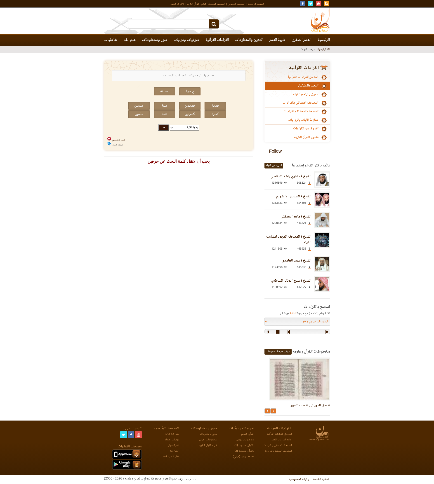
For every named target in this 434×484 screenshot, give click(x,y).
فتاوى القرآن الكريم (196, 4)
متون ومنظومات (208, 434)
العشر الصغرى (301, 40)
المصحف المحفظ (216, 4)
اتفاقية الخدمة (321, 479)
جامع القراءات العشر (281, 439)
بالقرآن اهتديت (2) (244, 451)
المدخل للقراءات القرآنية (302, 77)
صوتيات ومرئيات (186, 40)
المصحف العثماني (236, 4)
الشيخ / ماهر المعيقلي (296, 217)
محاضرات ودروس (245, 439)
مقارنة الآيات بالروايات (303, 120)
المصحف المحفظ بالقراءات (301, 112)
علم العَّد (130, 40)
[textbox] (178, 75)
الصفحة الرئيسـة (256, 4)
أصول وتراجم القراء (305, 94)
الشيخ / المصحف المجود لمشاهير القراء (288, 240)
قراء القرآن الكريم (207, 445)
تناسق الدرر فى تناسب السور (310, 405)
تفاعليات (110, 40)
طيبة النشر (277, 40)
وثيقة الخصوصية (299, 479)
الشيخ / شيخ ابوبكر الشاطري (291, 281)
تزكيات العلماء (177, 4)
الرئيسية (324, 40)
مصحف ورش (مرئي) (243, 456)
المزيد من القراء (274, 165)
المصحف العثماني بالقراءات (300, 103)
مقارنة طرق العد (171, 456)
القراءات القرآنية (217, 40)
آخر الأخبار (173, 445)
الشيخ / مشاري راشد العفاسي (291, 176)
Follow (275, 152)
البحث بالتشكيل (308, 86)
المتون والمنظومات (249, 40)
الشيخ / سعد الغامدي (296, 261)
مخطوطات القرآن (208, 439)
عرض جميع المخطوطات (278, 351)
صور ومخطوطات (154, 40)
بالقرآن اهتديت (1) (244, 445)
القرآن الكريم (247, 434)
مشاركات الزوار (172, 434)
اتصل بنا (174, 451)
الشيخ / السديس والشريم (293, 197)
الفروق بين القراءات (305, 129)
